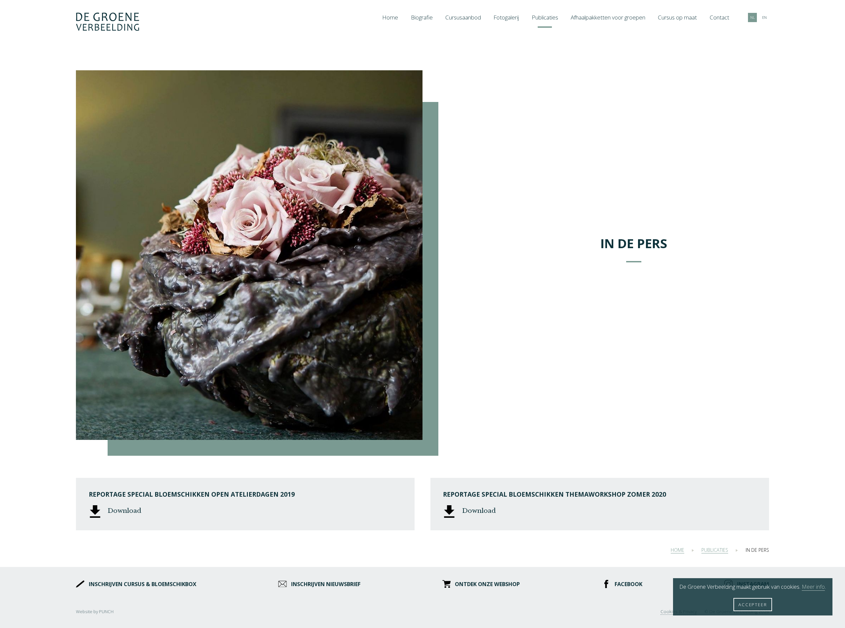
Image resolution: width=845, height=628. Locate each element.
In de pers (757, 550)
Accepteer (752, 605)
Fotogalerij (506, 17)
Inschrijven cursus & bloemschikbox (142, 584)
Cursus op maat (677, 17)
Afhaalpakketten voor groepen (608, 17)
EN (764, 17)
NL (752, 17)
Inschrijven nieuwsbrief (325, 584)
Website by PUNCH (95, 611)
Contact (719, 17)
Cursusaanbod (463, 17)
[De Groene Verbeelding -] (107, 22)
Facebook (628, 584)
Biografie (422, 17)
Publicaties (545, 17)
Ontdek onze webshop (487, 584)
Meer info (813, 586)
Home (390, 17)
